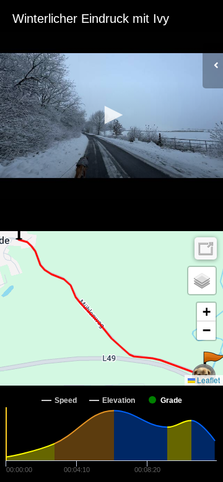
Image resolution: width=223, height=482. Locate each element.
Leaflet (207, 379)
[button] (111, 115)
